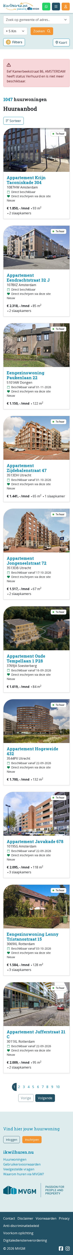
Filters (15, 42)
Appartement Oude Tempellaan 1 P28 (26, 658)
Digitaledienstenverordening (25, 1240)
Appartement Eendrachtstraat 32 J (28, 277)
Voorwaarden (46, 1218)
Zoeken (39, 31)
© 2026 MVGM (14, 1248)
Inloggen (11, 1140)
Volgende (45, 1098)
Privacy (64, 1218)
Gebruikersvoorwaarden (22, 1164)
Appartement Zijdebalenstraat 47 (27, 468)
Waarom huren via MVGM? (23, 1174)
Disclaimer (25, 1218)
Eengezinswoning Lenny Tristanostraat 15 (33, 936)
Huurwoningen (14, 1159)
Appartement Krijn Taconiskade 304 (26, 180)
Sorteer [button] (15, 121)
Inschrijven (32, 1140)
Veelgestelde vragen (18, 1169)
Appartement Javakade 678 (35, 841)
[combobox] (36, 19)
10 (58, 1087)
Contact (9, 1218)
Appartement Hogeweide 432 (32, 751)
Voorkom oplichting (18, 1233)
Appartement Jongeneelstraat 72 (26, 561)
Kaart (62, 42)
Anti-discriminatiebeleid (21, 1225)
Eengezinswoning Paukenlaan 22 (25, 375)
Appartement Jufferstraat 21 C (36, 1034)
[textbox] (34, 20)
